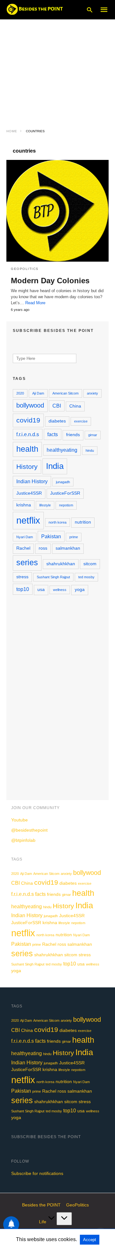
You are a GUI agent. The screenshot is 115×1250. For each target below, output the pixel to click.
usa (41, 589)
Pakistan (51, 536)
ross (43, 548)
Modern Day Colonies (50, 280)
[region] (57, 70)
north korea (57, 522)
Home (11, 131)
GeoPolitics (25, 269)
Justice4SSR (29, 493)
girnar (92, 435)
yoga (80, 589)
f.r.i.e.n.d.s (27, 434)
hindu (90, 450)
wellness (59, 590)
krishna (23, 505)
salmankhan (68, 548)
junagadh (63, 482)
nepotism (66, 505)
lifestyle (45, 505)
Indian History (32, 481)
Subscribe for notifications (37, 1173)
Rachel (23, 548)
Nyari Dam (24, 537)
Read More (35, 302)
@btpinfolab (23, 840)
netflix (28, 520)
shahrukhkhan (60, 563)
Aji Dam (38, 393)
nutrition (83, 522)
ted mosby (86, 577)
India (55, 466)
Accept (89, 1239)
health (27, 449)
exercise (81, 421)
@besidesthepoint (29, 830)
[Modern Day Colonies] (57, 211)
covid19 (28, 420)
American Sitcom (65, 393)
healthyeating (62, 450)
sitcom (89, 563)
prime (73, 537)
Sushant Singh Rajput (53, 577)
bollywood (30, 405)
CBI (56, 406)
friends (73, 434)
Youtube (19, 819)
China (75, 406)
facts (52, 434)
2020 (20, 393)
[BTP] (36, 9)
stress (22, 576)
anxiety (92, 393)
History (27, 466)
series (27, 562)
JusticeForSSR (65, 493)
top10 (22, 589)
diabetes (57, 421)
